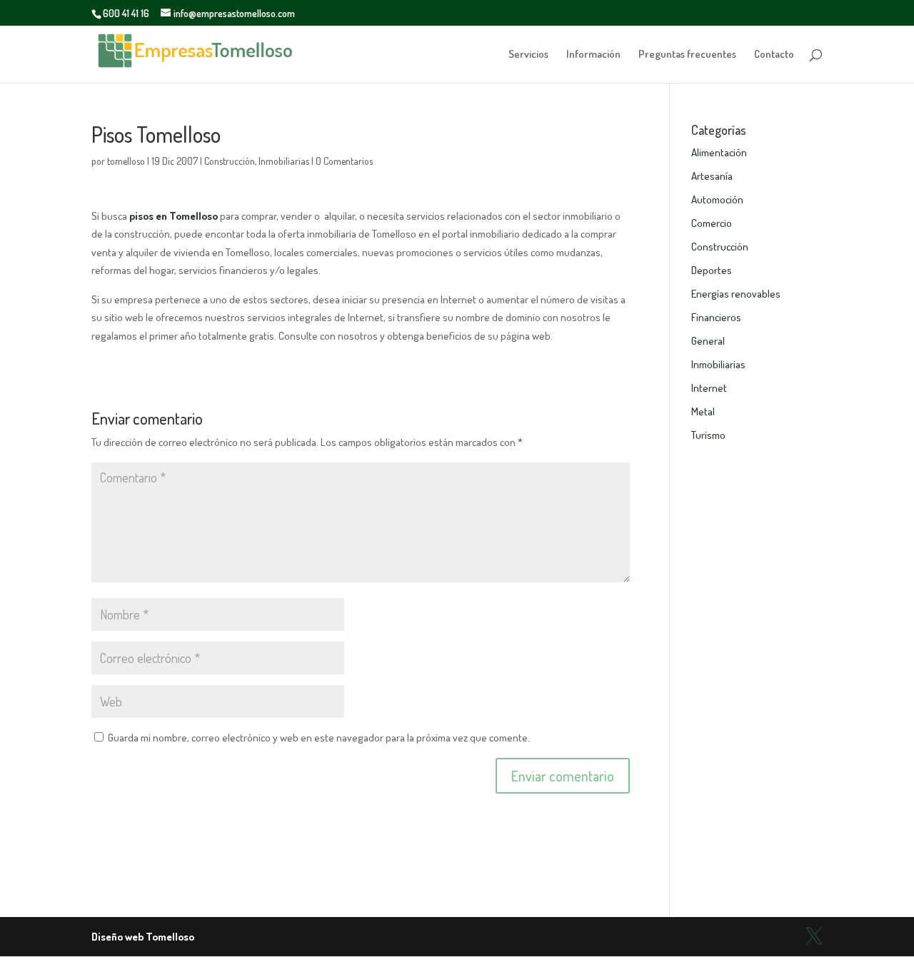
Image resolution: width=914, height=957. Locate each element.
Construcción (229, 161)
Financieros (716, 317)
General (708, 341)
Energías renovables (735, 293)
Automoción (717, 199)
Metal (703, 411)
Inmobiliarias (283, 161)
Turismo (708, 435)
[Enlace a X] (814, 937)
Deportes (711, 270)
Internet (709, 388)
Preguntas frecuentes (687, 55)
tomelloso (126, 161)
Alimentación (719, 152)
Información (593, 55)
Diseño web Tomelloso (142, 936)
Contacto (774, 55)
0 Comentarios (344, 161)
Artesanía (712, 176)
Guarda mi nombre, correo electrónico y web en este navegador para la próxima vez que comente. (319, 737)
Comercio (711, 223)
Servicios (528, 55)
